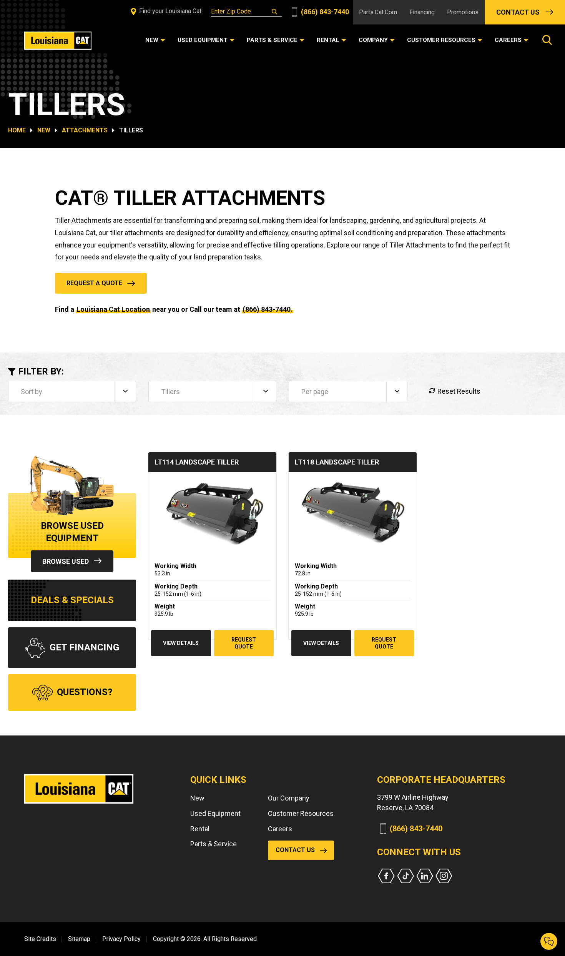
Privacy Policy (121, 939)
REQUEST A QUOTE (94, 283)
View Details (181, 643)
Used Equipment (215, 813)
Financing (422, 12)
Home (17, 130)
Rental (199, 829)
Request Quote (243, 643)
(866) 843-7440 (324, 12)
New (43, 130)
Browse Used (65, 561)
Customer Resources (301, 813)
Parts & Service (213, 844)
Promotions (463, 12)
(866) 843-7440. (267, 309)
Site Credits (40, 939)
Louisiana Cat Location (113, 309)
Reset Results (458, 391)
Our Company (288, 798)
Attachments (85, 130)
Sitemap (79, 939)
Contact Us (518, 12)
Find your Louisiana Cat (169, 11)
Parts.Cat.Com (378, 12)
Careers (280, 829)
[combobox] (72, 391)
